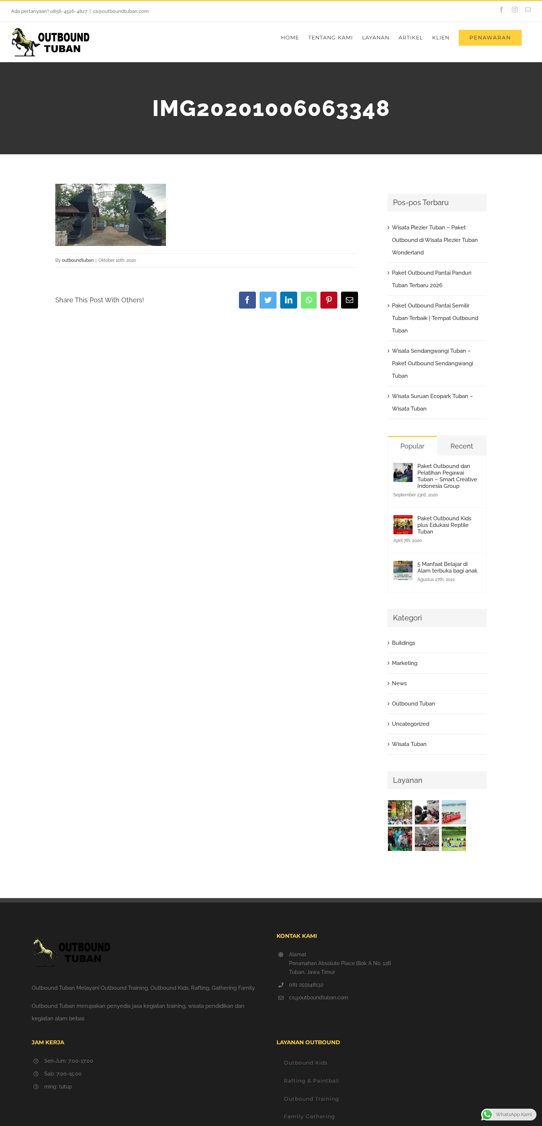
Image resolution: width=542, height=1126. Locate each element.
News (399, 683)
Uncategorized (410, 724)
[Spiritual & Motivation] (427, 839)
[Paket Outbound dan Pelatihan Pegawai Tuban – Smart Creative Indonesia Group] (403, 469)
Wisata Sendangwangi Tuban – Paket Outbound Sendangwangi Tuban (432, 363)
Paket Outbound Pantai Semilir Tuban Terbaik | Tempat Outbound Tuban (435, 318)
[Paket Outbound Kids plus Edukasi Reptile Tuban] (403, 521)
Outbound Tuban (413, 703)
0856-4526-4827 (68, 11)
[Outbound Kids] (400, 812)
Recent (462, 446)
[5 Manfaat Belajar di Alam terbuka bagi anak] (403, 567)
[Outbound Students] (454, 839)
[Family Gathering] (400, 839)
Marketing (404, 663)
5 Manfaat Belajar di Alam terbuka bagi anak (447, 567)
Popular (412, 446)
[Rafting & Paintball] (427, 812)
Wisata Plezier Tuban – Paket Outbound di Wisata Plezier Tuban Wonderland (435, 240)
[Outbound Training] (454, 812)
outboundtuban (78, 260)
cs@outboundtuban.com (121, 11)
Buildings (403, 643)
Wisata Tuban (409, 744)
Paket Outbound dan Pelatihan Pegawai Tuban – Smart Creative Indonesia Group (447, 476)
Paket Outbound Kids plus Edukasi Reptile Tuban (444, 525)
